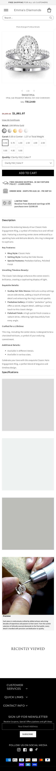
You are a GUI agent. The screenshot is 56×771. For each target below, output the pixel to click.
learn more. (24, 184)
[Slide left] (22, 91)
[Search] (51, 17)
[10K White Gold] (4, 131)
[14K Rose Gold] (20, 131)
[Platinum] (26, 131)
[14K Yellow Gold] (15, 131)
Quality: (16, 157)
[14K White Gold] (9, 131)
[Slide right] (34, 91)
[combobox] (28, 17)
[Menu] (6, 10)
